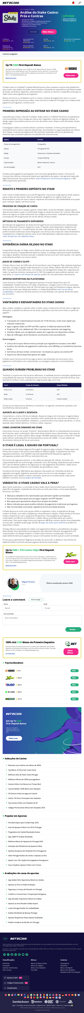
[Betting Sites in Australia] (15, 995)
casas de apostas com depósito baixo (18, 236)
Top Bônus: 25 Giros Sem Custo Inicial (22, 770)
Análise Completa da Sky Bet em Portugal (23, 922)
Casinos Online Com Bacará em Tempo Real (24, 784)
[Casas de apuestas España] (72, 995)
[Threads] (19, 954)
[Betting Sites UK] (6, 995)
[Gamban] (61, 1001)
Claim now (70, 75)
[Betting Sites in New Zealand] (25, 995)
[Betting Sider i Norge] (53, 995)
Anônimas (6, 963)
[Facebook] (12, 954)
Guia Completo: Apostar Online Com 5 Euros (24, 865)
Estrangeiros (64, 963)
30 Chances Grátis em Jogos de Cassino (22, 793)
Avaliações (27, 9)
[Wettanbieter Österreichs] (66, 995)
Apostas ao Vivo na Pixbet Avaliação (21, 885)
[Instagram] (15, 954)
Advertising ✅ (68, 1005)
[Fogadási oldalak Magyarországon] (50, 997)
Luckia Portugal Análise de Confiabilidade (23, 908)
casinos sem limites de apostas (27, 274)
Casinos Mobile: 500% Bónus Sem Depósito (24, 789)
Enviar (72, 629)
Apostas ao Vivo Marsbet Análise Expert (23, 903)
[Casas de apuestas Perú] (31, 997)
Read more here (11, 78)
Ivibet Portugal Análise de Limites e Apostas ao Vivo (27, 856)
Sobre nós (60, 1005)
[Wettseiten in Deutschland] (63, 995)
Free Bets (34, 970)
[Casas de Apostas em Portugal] (34, 997)
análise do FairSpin (33, 478)
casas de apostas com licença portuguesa (52, 178)
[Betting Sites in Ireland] (9, 995)
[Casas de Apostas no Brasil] (37, 997)
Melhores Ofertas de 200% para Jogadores (24, 779)
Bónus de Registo (66, 968)
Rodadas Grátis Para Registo (70, 972)
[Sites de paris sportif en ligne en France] (41, 995)
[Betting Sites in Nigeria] (31, 995)
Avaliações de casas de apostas (26, 1005)
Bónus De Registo (37, 966)
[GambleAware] (20, 1001)
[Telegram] (4, 954)
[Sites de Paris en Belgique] (44, 995)
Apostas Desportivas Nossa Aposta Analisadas (25, 918)
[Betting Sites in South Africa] (34, 995)
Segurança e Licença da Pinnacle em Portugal (25, 889)
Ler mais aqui (10, 653)
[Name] (79, 2)
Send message (35, 599)
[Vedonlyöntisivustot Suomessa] (47, 995)
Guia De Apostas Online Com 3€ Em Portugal (25, 827)
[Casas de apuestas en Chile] (25, 997)
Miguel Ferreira (28, 582)
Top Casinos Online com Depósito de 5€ (23, 803)
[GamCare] (37, 1001)
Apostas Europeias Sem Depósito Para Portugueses (27, 851)
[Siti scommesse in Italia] (37, 995)
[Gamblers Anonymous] (70, 1001)
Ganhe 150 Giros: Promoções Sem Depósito (24, 798)
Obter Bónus (48, 32)
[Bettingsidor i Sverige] (50, 995)
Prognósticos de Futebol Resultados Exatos (24, 832)
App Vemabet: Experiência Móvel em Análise (25, 899)
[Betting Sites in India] (18, 995)
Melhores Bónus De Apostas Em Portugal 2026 (25, 841)
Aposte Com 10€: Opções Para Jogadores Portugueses (28, 860)
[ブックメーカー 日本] (60, 997)
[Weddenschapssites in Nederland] (60, 995)
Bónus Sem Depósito (38, 968)
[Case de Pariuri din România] (47, 997)
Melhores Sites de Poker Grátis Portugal (23, 775)
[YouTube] (23, 954)
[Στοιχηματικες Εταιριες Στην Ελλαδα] (56, 997)
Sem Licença (7, 970)
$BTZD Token (51, 1005)
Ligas (13, 1005)
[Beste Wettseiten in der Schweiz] (69, 995)
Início (21, 9)
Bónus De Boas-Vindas (39, 963)
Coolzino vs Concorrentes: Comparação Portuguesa (27, 894)
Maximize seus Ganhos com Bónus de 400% (24, 765)
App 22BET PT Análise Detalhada (20, 837)
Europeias (6, 966)
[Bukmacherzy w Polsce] (41, 997)
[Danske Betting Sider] (56, 995)
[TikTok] (26, 954)
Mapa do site (41, 1005)
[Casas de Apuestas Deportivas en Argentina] (79, 995)
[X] (8, 954)
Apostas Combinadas (10, 968)
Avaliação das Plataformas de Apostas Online (25, 846)
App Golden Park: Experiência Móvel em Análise (26, 880)
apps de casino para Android (53, 522)
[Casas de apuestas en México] (75, 995)
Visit (74, 671)
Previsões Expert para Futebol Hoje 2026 (23, 823)
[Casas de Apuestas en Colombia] (28, 997)
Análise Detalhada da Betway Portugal (22, 913)
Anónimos (63, 966)
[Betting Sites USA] (12, 995)
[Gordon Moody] (49, 1001)
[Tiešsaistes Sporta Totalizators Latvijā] (53, 997)
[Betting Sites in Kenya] (28, 995)
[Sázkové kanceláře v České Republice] (44, 997)
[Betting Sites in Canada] (22, 995)
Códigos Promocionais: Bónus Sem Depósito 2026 (26, 808)
